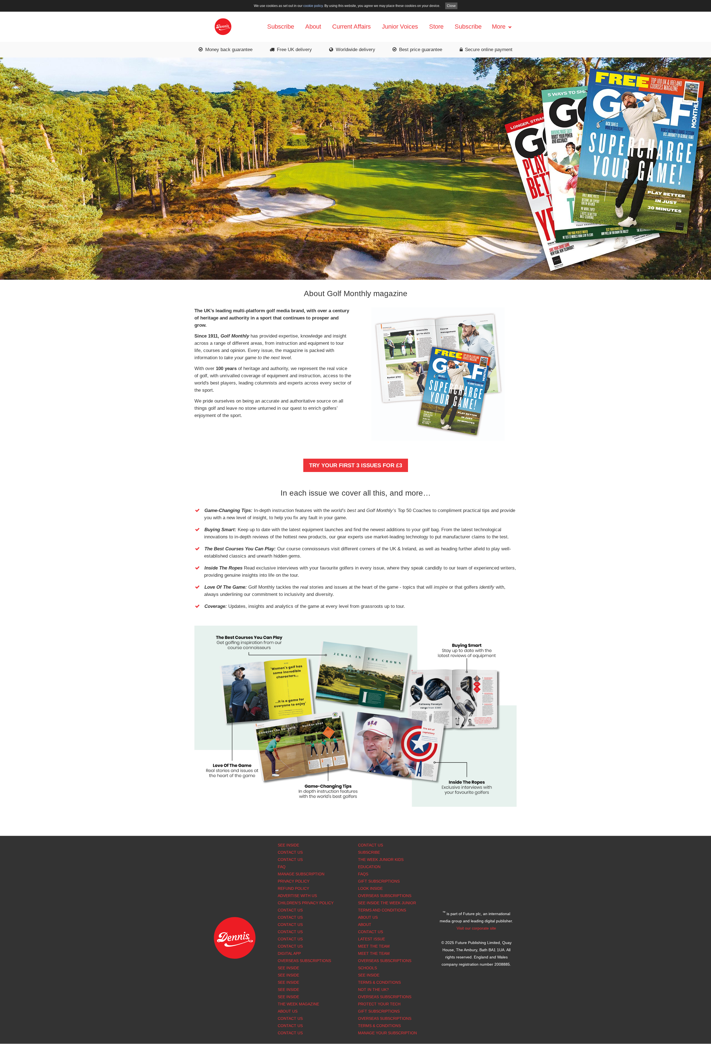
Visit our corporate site (476, 928)
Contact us (290, 946)
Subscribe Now (355, 64)
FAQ (282, 867)
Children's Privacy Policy (306, 903)
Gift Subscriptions (379, 881)
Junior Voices (400, 26)
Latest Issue (371, 939)
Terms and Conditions (382, 910)
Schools (367, 968)
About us (287, 1011)
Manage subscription (301, 874)
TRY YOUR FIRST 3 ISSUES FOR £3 (355, 465)
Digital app (289, 953)
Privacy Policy (293, 881)
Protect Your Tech (379, 1004)
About (313, 26)
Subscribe (280, 26)
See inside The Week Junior (387, 903)
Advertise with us (297, 895)
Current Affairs (351, 26)
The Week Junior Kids (381, 859)
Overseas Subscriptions (304, 960)
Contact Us (290, 852)
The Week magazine (298, 1004)
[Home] (223, 26)
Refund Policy (293, 888)
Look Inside (370, 888)
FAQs (363, 874)
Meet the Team (374, 946)
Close (451, 6)
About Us (368, 917)
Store (436, 26)
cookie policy (313, 6)
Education (369, 867)
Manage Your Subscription (387, 1033)
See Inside (288, 845)
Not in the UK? (373, 989)
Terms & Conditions (379, 982)
